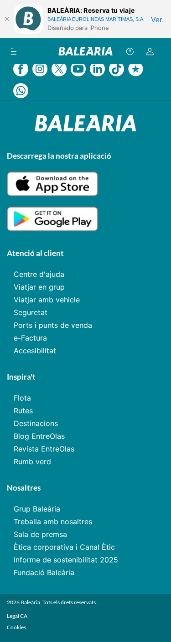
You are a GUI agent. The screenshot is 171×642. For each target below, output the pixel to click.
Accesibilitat (35, 350)
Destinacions (36, 423)
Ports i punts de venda (53, 325)
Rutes (23, 410)
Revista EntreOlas (44, 448)
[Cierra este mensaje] (7, 19)
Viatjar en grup (39, 286)
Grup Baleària (37, 508)
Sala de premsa (40, 534)
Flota (22, 397)
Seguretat (30, 312)
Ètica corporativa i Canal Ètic (64, 547)
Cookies (16, 627)
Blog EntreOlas (39, 436)
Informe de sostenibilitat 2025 (66, 559)
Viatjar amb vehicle (47, 299)
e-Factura (30, 337)
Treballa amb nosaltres (53, 521)
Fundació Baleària (44, 572)
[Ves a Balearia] (85, 51)
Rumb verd (32, 461)
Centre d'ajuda (39, 274)
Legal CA (17, 615)
